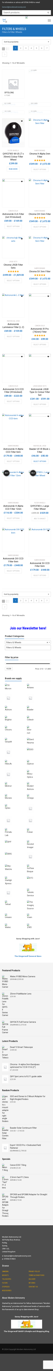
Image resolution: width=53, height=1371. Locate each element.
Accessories (6, 1291)
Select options (39, 169)
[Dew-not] (38, 725)
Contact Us (33, 1287)
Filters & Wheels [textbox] (27, 642)
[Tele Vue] (16, 887)
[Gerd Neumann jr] (16, 747)
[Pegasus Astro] (38, 815)
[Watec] (16, 922)
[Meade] (16, 769)
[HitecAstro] (16, 759)
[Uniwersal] (16, 912)
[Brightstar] (16, 715)
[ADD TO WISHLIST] (21, 120)
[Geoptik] (16, 737)
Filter (9, 669)
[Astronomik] (16, 705)
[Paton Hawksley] (16, 815)
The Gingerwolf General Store (28, 956)
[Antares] (38, 683)
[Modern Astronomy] (38, 781)
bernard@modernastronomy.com (14, 7)
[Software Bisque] (38, 863)
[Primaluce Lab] (16, 827)
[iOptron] (38, 759)
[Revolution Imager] (38, 839)
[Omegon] (38, 793)
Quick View (10, 143)
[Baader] (38, 705)
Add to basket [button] (40, 518)
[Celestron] (38, 715)
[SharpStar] (38, 851)
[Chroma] (16, 725)
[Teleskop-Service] (38, 887)
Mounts (5, 1275)
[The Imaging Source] (38, 899)
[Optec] (16, 803)
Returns (32, 1283)
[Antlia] (16, 693)
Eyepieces (5, 1287)
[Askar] (38, 693)
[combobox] (28, 642)
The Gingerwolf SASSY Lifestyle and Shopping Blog (26, 1331)
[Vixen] (38, 912)
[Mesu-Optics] (38, 769)
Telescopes (6, 1279)
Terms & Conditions (36, 1275)
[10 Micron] (16, 683)
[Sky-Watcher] (16, 863)
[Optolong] (38, 803)
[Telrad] (16, 899)
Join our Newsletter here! (28, 628)
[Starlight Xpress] (16, 875)
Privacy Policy (34, 1271)
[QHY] (16, 839)
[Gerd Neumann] (38, 737)
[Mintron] (16, 781)
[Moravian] (16, 793)
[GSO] (38, 747)
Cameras (5, 1271)
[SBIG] (16, 851)
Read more (13, 169)
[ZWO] (38, 922)
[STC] (38, 875)
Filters (4, 1283)
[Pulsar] (38, 827)
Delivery (32, 1279)
